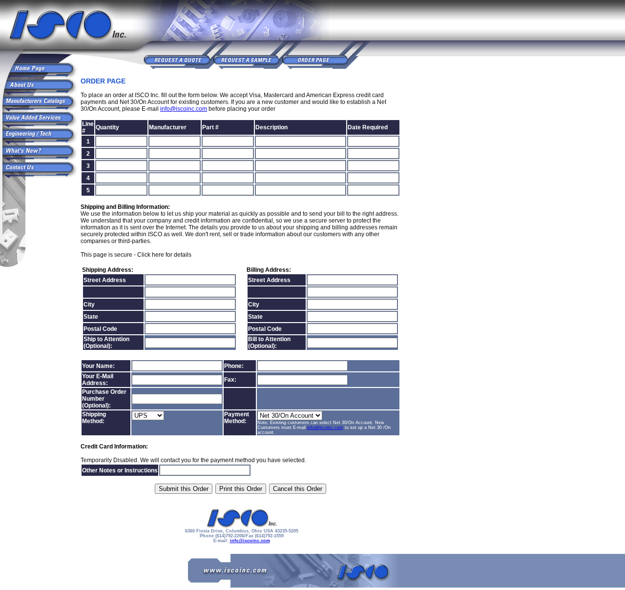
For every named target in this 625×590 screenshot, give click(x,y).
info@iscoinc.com (183, 108)
